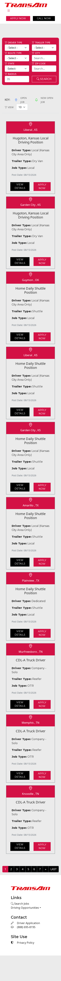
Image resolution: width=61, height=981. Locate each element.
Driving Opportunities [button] (25, 908)
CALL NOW (44, 18)
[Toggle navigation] (9, 10)
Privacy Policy (25, 943)
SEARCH (45, 79)
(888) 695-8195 (25, 927)
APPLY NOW (18, 18)
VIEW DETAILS (20, 186)
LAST (53, 869)
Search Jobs (21, 903)
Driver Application (28, 923)
